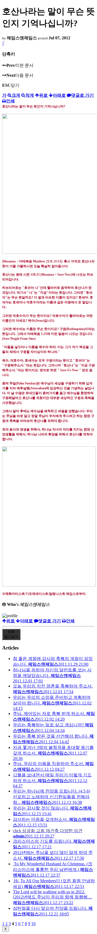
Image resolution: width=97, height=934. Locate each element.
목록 (11, 634)
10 (33, 923)
